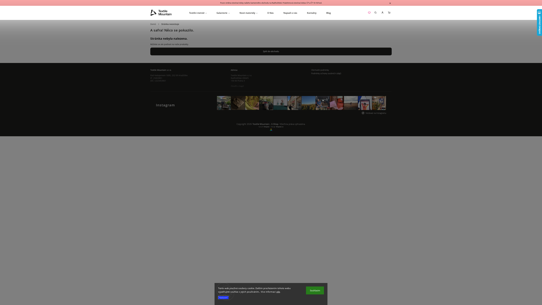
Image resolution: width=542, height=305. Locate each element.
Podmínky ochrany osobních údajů (326, 73)
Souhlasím (315, 290)
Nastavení (223, 297)
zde (278, 291)
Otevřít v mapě (237, 86)
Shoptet (266, 127)
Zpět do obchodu (271, 51)
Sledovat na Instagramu (376, 113)
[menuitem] (200, 13)
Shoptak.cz (279, 127)
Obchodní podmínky (320, 70)
